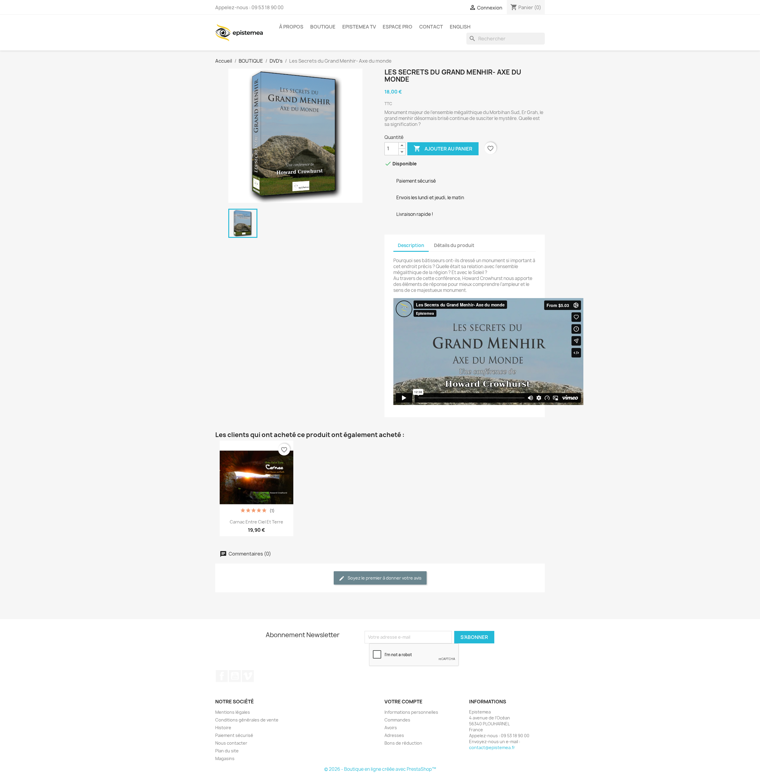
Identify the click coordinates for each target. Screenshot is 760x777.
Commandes (397, 720)
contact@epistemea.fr (492, 747)
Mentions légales (232, 712)
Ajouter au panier (443, 148)
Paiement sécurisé (234, 735)
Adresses (394, 735)
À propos (291, 26)
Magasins (225, 758)
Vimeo (248, 676)
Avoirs (390, 727)
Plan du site (227, 751)
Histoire (223, 727)
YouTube (235, 676)
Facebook (222, 676)
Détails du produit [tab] (454, 245)
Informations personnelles (411, 712)
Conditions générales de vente (246, 720)
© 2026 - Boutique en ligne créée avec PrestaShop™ (380, 769)
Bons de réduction (403, 743)
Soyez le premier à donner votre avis (384, 578)
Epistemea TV (359, 26)
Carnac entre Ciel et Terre (256, 522)
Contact (431, 26)
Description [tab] (411, 245)
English (460, 26)
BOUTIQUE (322, 26)
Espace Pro (397, 26)
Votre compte (403, 701)
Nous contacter (231, 743)
